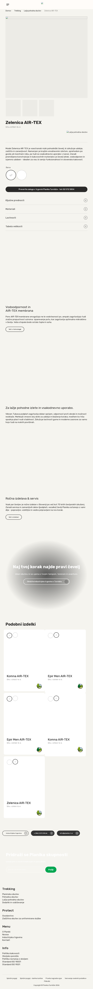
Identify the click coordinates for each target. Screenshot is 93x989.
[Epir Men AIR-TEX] (65, 650)
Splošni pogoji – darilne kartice (31, 978)
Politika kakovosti (10, 953)
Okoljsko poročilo (10, 956)
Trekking (17, 11)
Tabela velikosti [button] (14, 226)
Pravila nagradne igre (54, 978)
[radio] (11, 175)
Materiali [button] (10, 209)
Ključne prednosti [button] (15, 200)
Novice (5, 934)
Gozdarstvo (8, 915)
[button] (7, 4)
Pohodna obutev (10, 897)
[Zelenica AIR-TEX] (24, 776)
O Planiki (6, 932)
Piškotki (47, 981)
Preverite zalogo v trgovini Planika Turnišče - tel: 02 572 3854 (46, 189)
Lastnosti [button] (11, 217)
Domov (8, 11)
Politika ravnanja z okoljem (15, 959)
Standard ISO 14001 (11, 961)
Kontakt (6, 940)
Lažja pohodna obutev (32, 11)
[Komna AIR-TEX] (24, 650)
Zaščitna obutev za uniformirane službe (21, 918)
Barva (8, 168)
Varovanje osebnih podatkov (75, 978)
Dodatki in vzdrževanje (13, 902)
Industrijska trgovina (12, 937)
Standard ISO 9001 (11, 964)
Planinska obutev (10, 894)
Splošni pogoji (12, 978)
